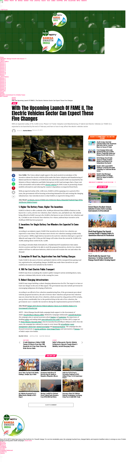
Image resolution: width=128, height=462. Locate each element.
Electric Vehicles (44, 336)
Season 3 (3, 65)
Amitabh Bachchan (74, 315)
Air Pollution (34, 336)
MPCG (78, 0)
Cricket (26, 0)
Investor (2, 449)
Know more (28, 440)
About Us (3, 445)
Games (53, 0)
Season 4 (3, 67)
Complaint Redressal (6, 450)
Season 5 (3, 68)
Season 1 (3, 63)
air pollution (65, 324)
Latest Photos (4, 77)
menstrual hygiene (59, 327)
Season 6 (3, 70)
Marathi (84, 0)
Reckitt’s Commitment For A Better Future (12, 95)
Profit (12, 0)
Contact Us (3, 452)
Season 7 (3, 71)
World (6, 0)
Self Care (3, 91)
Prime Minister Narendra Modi (31, 322)
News (14, 99)
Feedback (3, 446)
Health (2, 92)
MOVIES (20, 0)
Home (2, 57)
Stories (2, 93)
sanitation (62, 317)
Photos (2, 75)
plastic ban (32, 327)
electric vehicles (51, 185)
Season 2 (3, 64)
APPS (65, 0)
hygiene (53, 317)
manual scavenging (42, 327)
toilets (27, 319)
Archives (2, 442)
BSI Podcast (4, 96)
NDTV (1, 0)
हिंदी (16, 0)
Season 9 (3, 74)
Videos (2, 60)
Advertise (3, 443)
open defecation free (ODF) (50, 319)
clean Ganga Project (53, 329)
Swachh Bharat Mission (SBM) (34, 315)
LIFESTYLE (37, 0)
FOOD (31, 0)
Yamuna (77, 329)
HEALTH (43, 0)
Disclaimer (3, 447)
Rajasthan (71, 0)
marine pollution (40, 329)
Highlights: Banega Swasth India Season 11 (13, 59)
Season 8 (3, 72)
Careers (2, 453)
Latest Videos (4, 61)
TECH (48, 0)
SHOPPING (60, 0)
